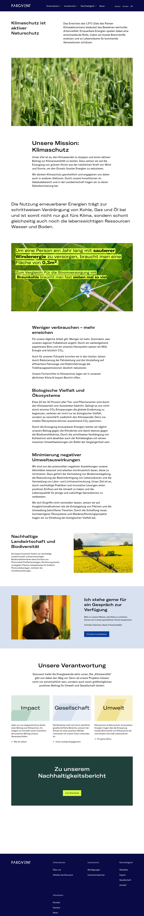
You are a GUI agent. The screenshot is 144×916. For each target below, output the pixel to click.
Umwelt (122, 885)
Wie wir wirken (20, 742)
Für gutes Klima (104, 739)
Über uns (57, 869)
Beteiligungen (94, 869)
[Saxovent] (21, 862)
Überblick (123, 869)
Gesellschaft (125, 880)
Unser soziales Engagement (68, 742)
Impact (122, 875)
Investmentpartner (96, 875)
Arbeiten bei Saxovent (63, 875)
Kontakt (56, 902)
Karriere (56, 907)
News (55, 912)
